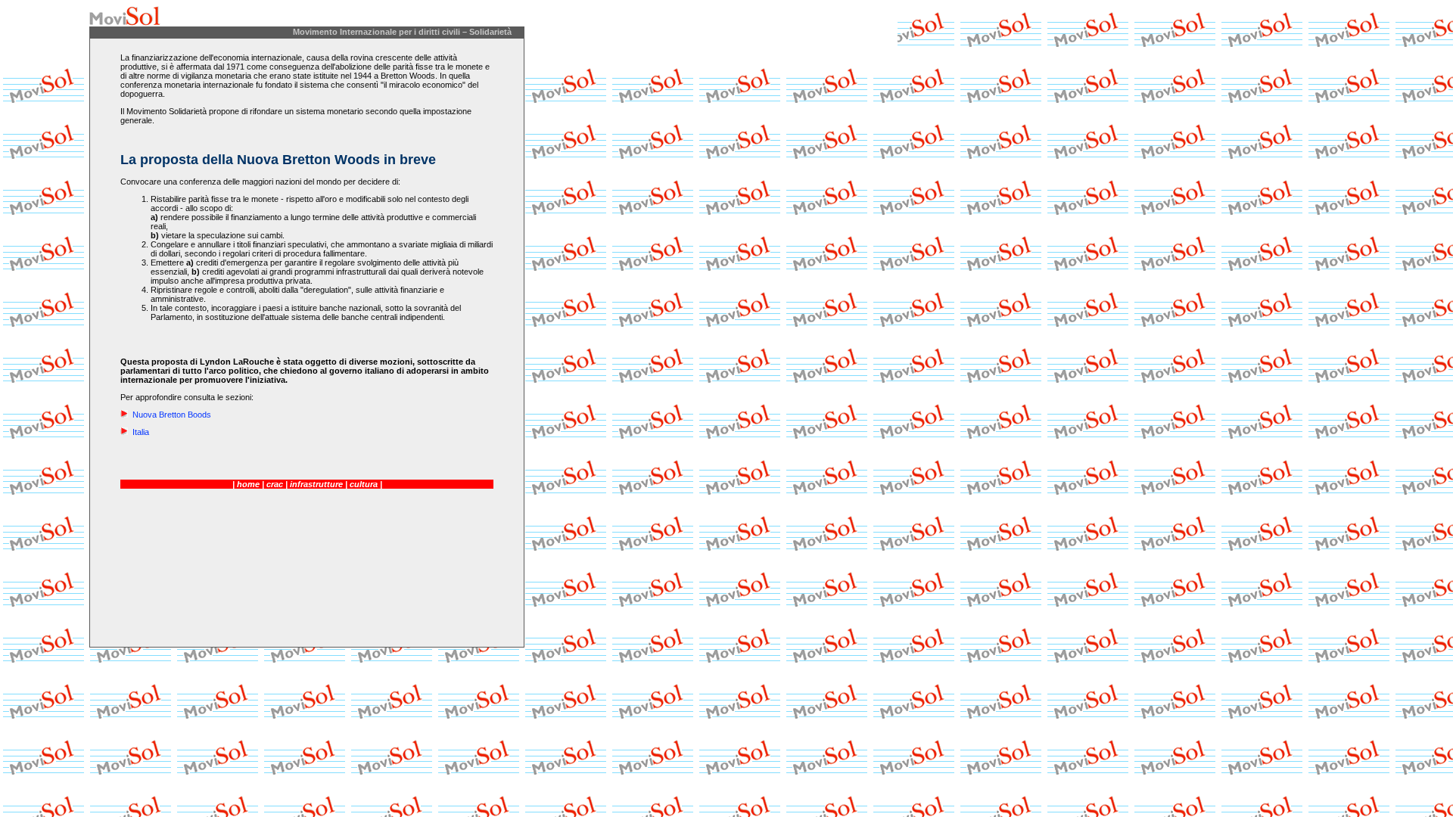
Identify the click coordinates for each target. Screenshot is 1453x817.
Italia (139, 431)
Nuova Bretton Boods (170, 414)
